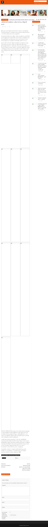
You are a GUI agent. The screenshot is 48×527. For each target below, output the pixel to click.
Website (3, 507)
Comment (4, 485)
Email (3, 502)
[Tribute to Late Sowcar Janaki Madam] (34, 84)
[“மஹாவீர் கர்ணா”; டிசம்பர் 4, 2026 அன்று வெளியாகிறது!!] (34, 44)
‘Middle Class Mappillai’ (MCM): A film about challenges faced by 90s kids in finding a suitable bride (42, 91)
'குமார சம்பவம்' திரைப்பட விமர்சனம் (6, 465)
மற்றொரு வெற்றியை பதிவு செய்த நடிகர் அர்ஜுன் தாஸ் (11, 455)
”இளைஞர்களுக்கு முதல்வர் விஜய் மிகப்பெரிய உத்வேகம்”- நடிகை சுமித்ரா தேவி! (18, 19)
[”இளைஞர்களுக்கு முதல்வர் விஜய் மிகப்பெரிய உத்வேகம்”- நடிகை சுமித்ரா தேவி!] (34, 36)
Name (3, 497)
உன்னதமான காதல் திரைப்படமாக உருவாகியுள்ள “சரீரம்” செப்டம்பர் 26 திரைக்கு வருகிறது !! (24, 466)
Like (9, 26)
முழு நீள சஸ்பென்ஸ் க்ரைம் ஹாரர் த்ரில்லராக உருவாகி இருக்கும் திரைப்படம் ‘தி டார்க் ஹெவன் (42, 27)
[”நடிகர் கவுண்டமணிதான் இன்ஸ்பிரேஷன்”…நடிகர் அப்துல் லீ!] (34, 76)
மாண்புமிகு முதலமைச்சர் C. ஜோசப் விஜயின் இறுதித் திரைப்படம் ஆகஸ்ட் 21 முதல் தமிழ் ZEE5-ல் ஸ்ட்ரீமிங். (42, 106)
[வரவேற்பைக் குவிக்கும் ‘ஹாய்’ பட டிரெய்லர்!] (34, 100)
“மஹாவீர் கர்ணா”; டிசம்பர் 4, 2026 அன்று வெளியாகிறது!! (42, 44)
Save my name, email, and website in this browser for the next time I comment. (4, 515)
